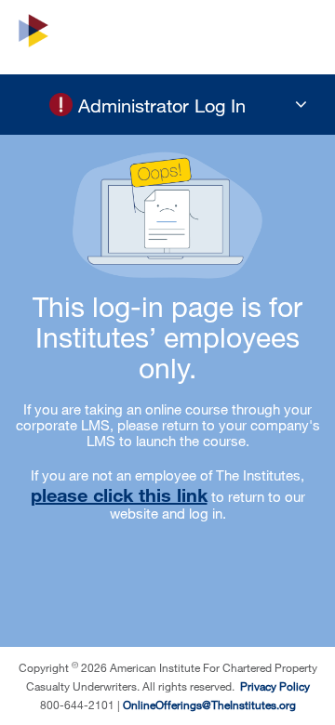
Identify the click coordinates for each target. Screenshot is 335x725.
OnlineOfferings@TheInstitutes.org (209, 704)
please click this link (119, 494)
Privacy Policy (273, 686)
